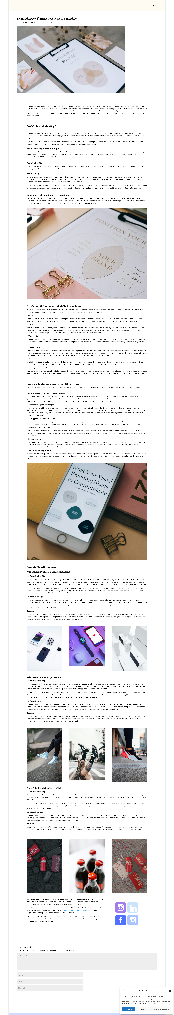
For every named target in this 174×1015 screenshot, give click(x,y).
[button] (170, 991)
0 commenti (47, 22)
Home (155, 6)
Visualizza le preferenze (161, 1009)
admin (21, 22)
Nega (143, 1009)
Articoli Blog (38, 22)
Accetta (129, 1009)
